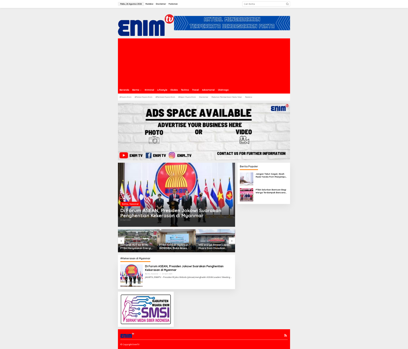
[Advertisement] (204, 62)
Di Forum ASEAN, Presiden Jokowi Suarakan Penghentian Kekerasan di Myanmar (170, 213)
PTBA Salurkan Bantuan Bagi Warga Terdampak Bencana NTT (213, 246)
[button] (287, 4)
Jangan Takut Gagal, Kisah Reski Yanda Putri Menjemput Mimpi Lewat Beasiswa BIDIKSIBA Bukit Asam (271, 175)
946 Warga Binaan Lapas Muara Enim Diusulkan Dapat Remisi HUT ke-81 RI (176, 246)
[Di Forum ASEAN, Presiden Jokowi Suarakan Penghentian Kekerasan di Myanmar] (231, 277)
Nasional (133, 203)
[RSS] (286, 335)
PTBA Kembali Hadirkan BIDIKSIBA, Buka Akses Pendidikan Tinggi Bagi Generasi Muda (134, 246)
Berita (125, 203)
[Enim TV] (146, 22)
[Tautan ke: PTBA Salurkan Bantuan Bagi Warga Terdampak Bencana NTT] (246, 194)
